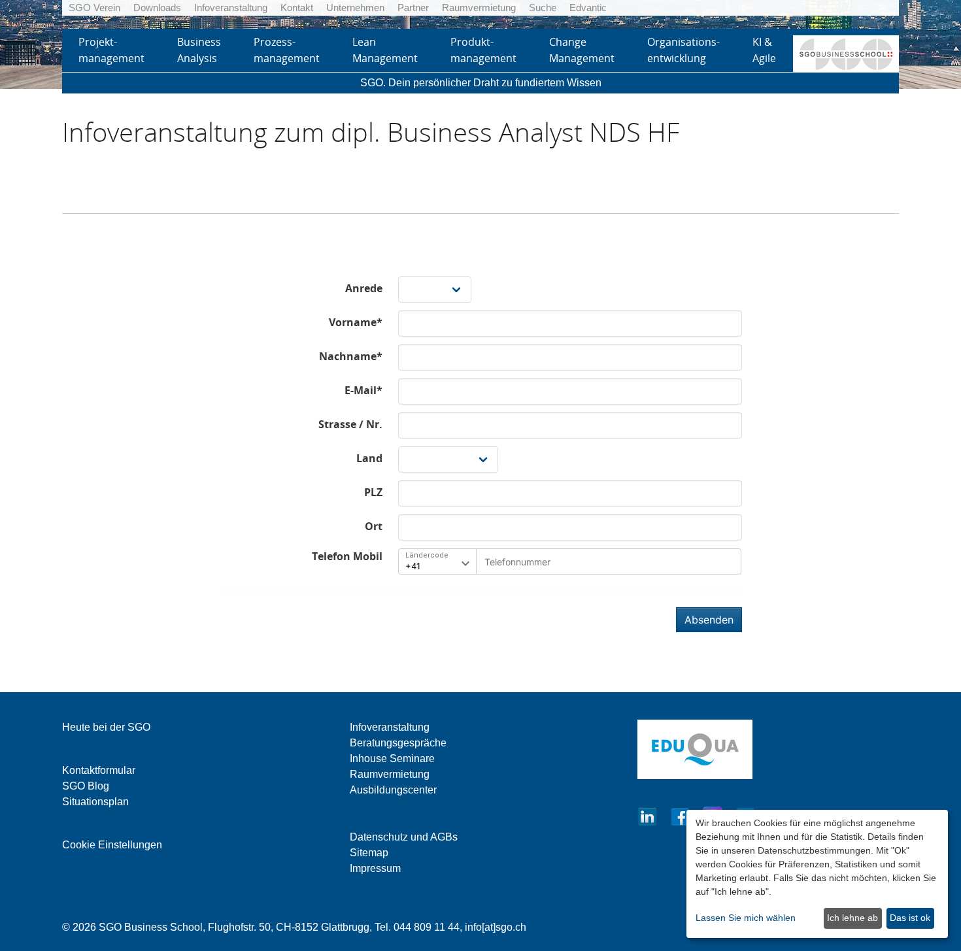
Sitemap (369, 852)
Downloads (157, 7)
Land (369, 458)
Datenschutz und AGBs (404, 837)
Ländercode (426, 555)
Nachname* (350, 356)
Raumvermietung (479, 7)
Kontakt (296, 7)
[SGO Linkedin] (647, 815)
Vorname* (355, 322)
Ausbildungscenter (393, 789)
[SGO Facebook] (680, 815)
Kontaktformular (98, 770)
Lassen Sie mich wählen (746, 917)
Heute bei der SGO (106, 727)
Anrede (363, 288)
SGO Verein (94, 7)
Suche (542, 7)
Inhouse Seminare (392, 758)
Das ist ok (910, 917)
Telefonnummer (514, 558)
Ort (373, 526)
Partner (413, 7)
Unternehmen (355, 7)
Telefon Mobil (347, 556)
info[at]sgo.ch (495, 927)
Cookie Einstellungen (112, 844)
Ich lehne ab (852, 917)
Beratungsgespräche (398, 742)
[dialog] (817, 874)
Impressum (375, 868)
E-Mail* (363, 390)
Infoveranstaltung (230, 7)
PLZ (373, 492)
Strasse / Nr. (350, 424)
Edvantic (588, 7)
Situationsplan (95, 801)
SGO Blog (85, 786)
